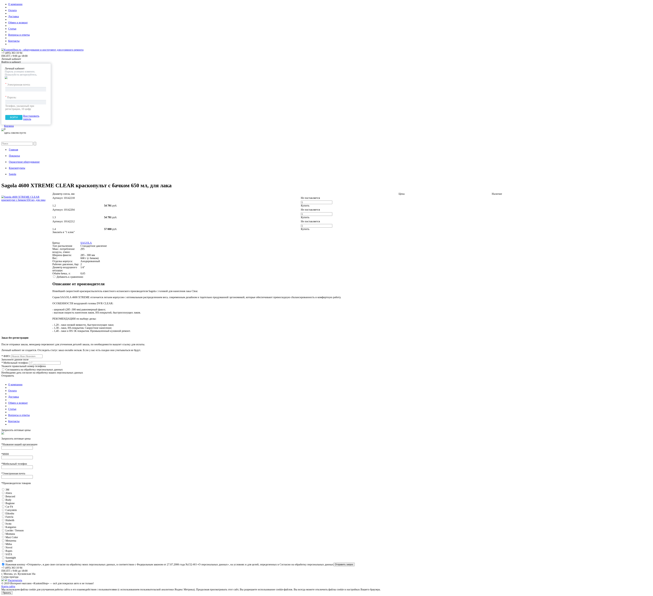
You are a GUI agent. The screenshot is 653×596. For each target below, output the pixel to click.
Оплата (12, 10)
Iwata (8, 523)
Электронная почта (13, 473)
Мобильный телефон (14, 463)
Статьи (12, 28)
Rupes (8, 550)
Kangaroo (10, 527)
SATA (8, 554)
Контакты (14, 40)
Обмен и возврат (18, 22)
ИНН (5, 454)
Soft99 (9, 561)
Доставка (13, 16)
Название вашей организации (19, 444)
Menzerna (10, 540)
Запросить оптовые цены (16, 430)
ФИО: (5, 356)
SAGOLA (86, 242)
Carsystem (11, 510)
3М (7, 489)
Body (8, 499)
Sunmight (10, 557)
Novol (8, 547)
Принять (7, 593)
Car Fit (9, 506)
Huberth (9, 520)
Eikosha (9, 513)
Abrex (8, 493)
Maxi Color (11, 537)
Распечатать (15, 580)
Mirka (8, 544)
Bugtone (10, 503)
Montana (10, 533)
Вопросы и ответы (19, 34)
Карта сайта (8, 586)
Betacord (10, 496)
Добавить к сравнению (69, 276)
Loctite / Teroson (14, 530)
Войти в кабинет (11, 62)
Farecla (9, 516)
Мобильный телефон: (14, 362)
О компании (15, 4)
